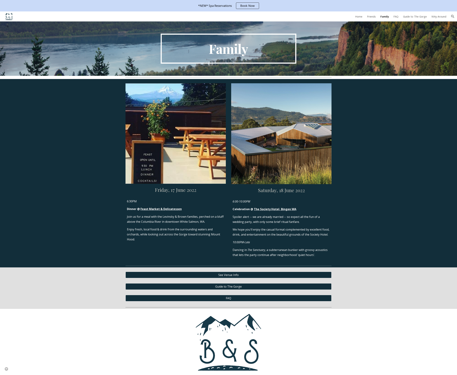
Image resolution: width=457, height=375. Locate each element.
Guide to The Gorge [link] (415, 16)
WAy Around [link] (438, 16)
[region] (228, 5)
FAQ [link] (395, 16)
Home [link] (358, 16)
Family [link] (384, 16)
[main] (228, 49)
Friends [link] (371, 16)
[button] (452, 16)
